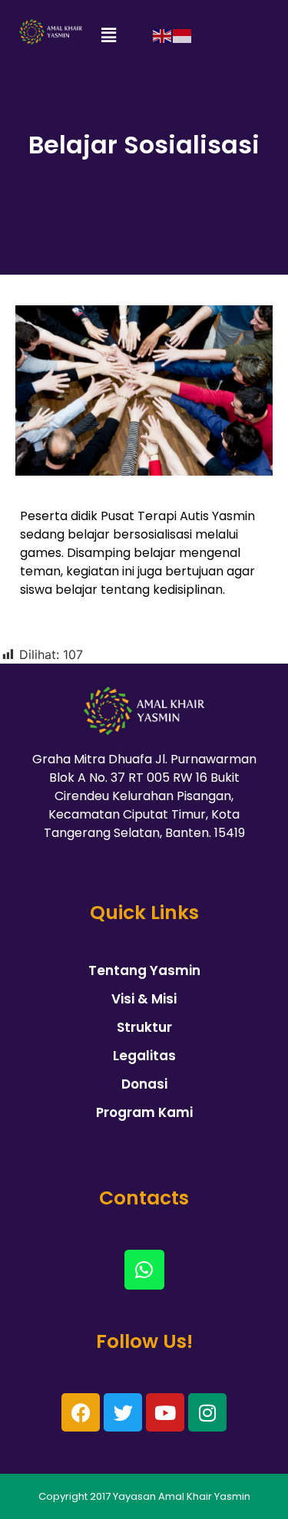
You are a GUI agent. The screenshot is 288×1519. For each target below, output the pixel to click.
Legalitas (144, 1055)
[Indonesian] (183, 35)
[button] (108, 35)
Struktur (144, 1027)
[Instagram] (207, 1412)
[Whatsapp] (144, 1270)
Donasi (144, 1084)
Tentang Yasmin (144, 970)
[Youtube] (165, 1412)
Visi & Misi (144, 999)
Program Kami (144, 1112)
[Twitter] (123, 1412)
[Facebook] (80, 1412)
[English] (163, 35)
